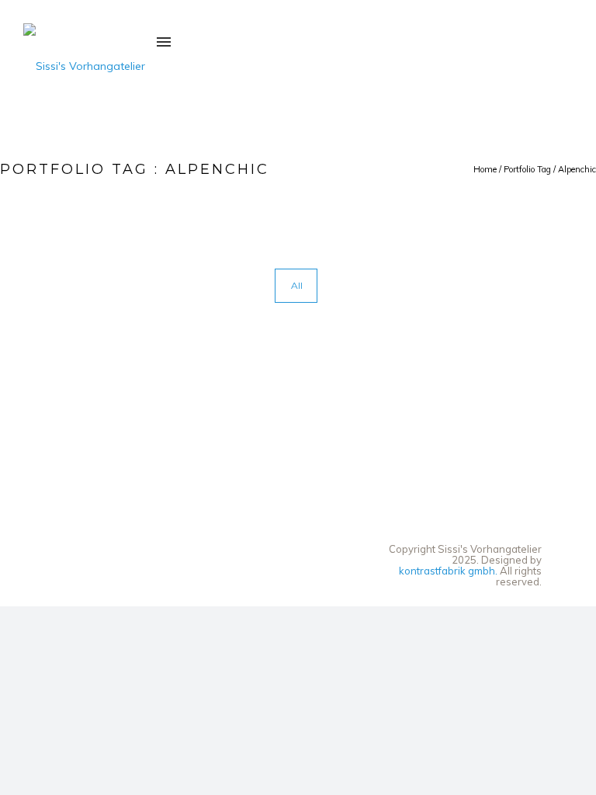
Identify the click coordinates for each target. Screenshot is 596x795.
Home (485, 169)
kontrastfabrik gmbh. (448, 570)
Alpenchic (577, 169)
